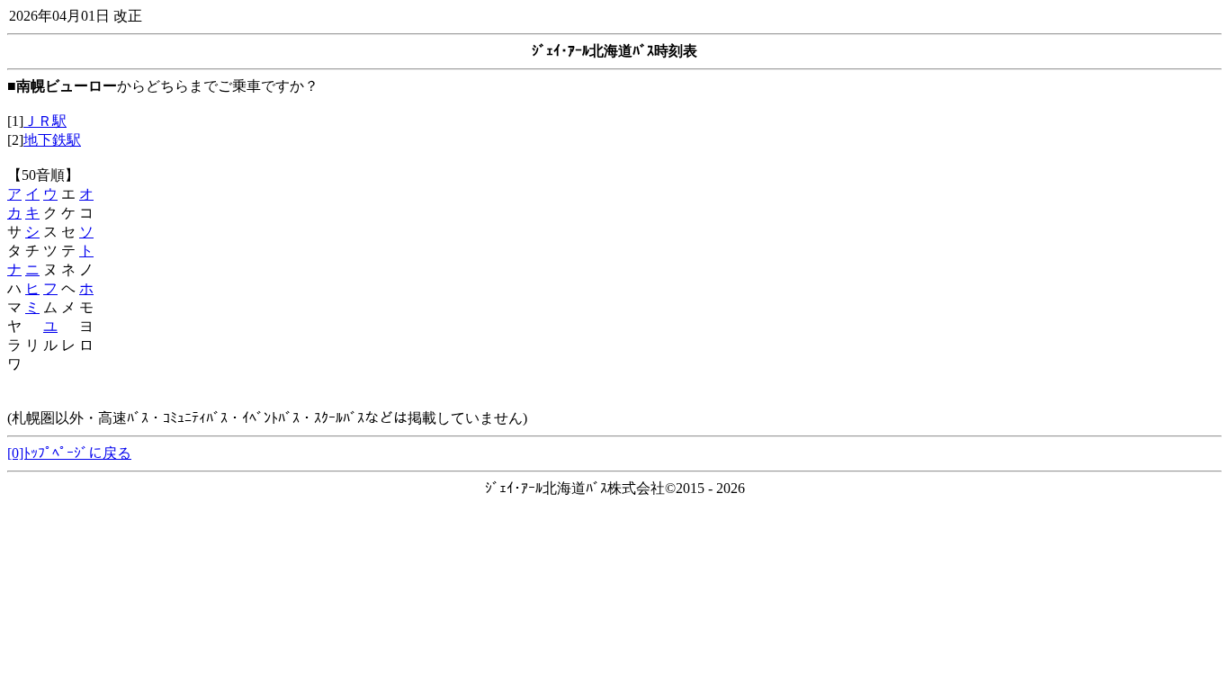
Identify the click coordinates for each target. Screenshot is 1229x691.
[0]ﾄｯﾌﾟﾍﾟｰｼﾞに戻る (69, 453)
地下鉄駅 (52, 140)
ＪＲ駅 (45, 121)
